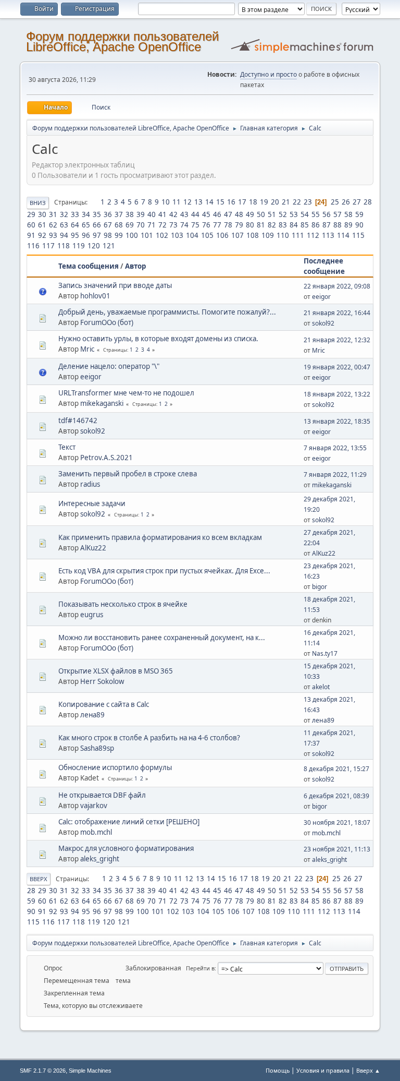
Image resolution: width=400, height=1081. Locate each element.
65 (86, 225)
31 (53, 214)
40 (151, 214)
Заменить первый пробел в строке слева (127, 473)
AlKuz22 (93, 547)
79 (239, 225)
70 (140, 225)
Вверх (38, 879)
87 (326, 225)
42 (173, 214)
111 (298, 235)
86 (315, 225)
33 (75, 214)
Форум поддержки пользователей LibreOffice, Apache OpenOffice (122, 41)
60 (31, 225)
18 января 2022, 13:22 (337, 394)
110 (283, 235)
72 (162, 225)
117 (48, 245)
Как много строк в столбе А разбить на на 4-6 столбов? (149, 737)
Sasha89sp (97, 748)
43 (184, 214)
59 (359, 214)
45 (206, 214)
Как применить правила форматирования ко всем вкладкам (160, 537)
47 (228, 214)
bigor (319, 586)
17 (242, 202)
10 (165, 202)
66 (97, 225)
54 (305, 214)
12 (187, 202)
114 (343, 235)
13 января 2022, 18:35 (337, 421)
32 (64, 214)
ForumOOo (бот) (106, 322)
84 (294, 225)
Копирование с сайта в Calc (103, 704)
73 (173, 225)
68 (119, 225)
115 (358, 235)
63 (64, 225)
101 (147, 235)
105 (207, 235)
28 (368, 202)
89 (348, 225)
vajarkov (93, 805)
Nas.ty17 (325, 653)
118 (63, 245)
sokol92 (323, 323)
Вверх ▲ (368, 1070)
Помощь (278, 1070)
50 (261, 214)
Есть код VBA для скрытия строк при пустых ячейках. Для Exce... (164, 570)
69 (130, 225)
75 (195, 225)
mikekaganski (101, 403)
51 (272, 214)
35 (97, 214)
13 (198, 202)
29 (31, 214)
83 (283, 225)
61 (42, 225)
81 (261, 225)
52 (283, 214)
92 (42, 235)
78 (228, 225)
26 (346, 202)
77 (217, 225)
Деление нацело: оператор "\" (108, 366)
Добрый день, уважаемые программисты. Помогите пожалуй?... (167, 312)
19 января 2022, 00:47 (337, 367)
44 (195, 214)
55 (315, 214)
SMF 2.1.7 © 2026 (43, 1070)
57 (337, 214)
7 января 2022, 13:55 (335, 447)
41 (162, 214)
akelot (321, 686)
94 (64, 235)
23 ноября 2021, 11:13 (337, 849)
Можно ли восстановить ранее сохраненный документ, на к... (161, 637)
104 (192, 235)
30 (42, 214)
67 (108, 225)
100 (132, 235)
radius (90, 484)
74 (184, 225)
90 (359, 225)
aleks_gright (99, 858)
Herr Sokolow (102, 681)
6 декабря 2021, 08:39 (336, 795)
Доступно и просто (268, 74)
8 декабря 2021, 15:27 (336, 768)
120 (94, 245)
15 (220, 202)
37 (119, 214)
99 (119, 235)
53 (294, 214)
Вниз (38, 203)
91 (31, 235)
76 (206, 225)
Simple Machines (90, 1070)
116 (33, 245)
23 (308, 202)
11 (176, 202)
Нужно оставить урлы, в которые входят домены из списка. (158, 338)
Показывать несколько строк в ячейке (123, 604)
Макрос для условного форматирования (126, 848)
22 (297, 202)
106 (222, 235)
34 (86, 214)
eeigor (321, 296)
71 (151, 225)
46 (217, 214)
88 (337, 225)
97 (97, 235)
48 (239, 214)
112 (313, 235)
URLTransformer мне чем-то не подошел (126, 393)
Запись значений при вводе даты (115, 285)
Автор (135, 266)
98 (108, 235)
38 (130, 214)
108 (252, 235)
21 (286, 202)
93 (53, 235)
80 (250, 225)
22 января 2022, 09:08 (337, 286)
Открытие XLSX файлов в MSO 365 (115, 671)
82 (272, 225)
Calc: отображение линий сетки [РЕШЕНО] (128, 821)
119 (78, 245)
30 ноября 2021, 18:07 (337, 822)
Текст (67, 447)
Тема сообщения (88, 266)
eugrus (91, 614)
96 (86, 235)
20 (275, 202)
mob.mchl (96, 832)
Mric (87, 349)
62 (53, 225)
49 (250, 214)
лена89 (92, 714)
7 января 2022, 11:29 (335, 474)
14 (209, 202)
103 (177, 235)
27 (357, 202)
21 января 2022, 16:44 (337, 312)
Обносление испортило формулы (115, 767)
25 (335, 202)
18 (253, 202)
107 (237, 235)
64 (75, 225)
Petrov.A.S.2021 (106, 457)
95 (75, 235)
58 (348, 214)
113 (328, 235)
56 (326, 214)
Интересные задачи (92, 503)
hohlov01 (95, 296)
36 (108, 214)
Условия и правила (322, 1070)
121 (109, 245)
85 (305, 225)
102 (162, 235)
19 (264, 202)
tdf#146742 (77, 420)
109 (267, 235)
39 (140, 214)
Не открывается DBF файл (102, 795)
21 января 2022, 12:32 (337, 339)
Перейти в (200, 968)
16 (231, 202)
